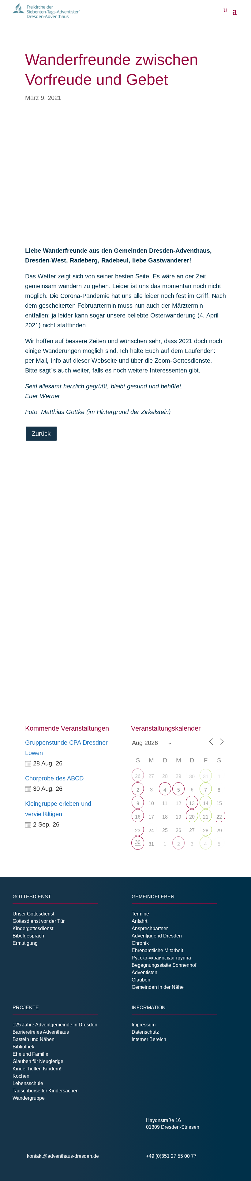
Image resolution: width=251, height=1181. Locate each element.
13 (192, 803)
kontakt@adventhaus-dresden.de (63, 1156)
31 (205, 776)
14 (205, 803)
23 (137, 830)
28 (205, 830)
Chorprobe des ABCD (54, 778)
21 (205, 817)
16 (137, 817)
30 (192, 776)
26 (137, 776)
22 (219, 817)
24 (151, 830)
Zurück (41, 433)
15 (219, 803)
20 (192, 817)
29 (219, 830)
